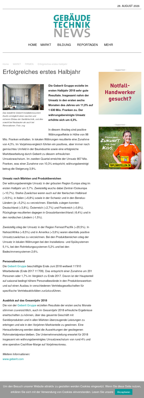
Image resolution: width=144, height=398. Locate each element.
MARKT (17, 63)
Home (6, 63)
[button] (136, 46)
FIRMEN (29, 63)
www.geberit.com (13, 359)
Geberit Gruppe (17, 266)
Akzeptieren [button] (123, 392)
